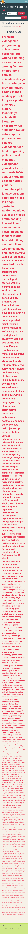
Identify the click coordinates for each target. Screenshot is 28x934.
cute (5, 104)
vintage (6, 436)
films (18, 244)
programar (5, 782)
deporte (9, 754)
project (5, 475)
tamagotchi (17, 897)
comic (17, 210)
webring (15, 910)
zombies (6, 907)
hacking (6, 448)
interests (14, 564)
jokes (3, 914)
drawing (7, 87)
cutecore (7, 271)
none (10, 720)
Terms (13, 931)
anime (6, 49)
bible (3, 812)
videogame (9, 147)
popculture (20, 638)
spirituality (16, 445)
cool (4, 372)
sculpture (21, 810)
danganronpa (7, 687)
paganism (16, 887)
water (18, 838)
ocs (11, 100)
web (12, 172)
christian (11, 819)
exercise (19, 892)
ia (14, 873)
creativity (7, 339)
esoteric (7, 851)
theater (9, 746)
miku (3, 784)
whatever (15, 762)
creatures (7, 895)
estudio (3, 854)
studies (10, 907)
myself (12, 675)
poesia (3, 834)
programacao (5, 819)
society (18, 846)
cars (11, 253)
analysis (21, 812)
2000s (19, 172)
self (9, 912)
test (15, 256)
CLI (15, 929)
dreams (15, 586)
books (16, 62)
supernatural (14, 772)
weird (5, 428)
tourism (12, 814)
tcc (12, 800)
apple (20, 873)
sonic (14, 376)
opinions (3, 912)
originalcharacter (10, 875)
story (21, 380)
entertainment (10, 387)
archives (12, 851)
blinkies (19, 518)
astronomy (7, 506)
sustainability (5, 829)
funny (5, 368)
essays (22, 589)
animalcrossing (20, 893)
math (20, 264)
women (11, 826)
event (10, 782)
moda (4, 481)
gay (21, 442)
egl (15, 814)
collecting (6, 581)
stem (8, 890)
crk (2, 863)
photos (15, 432)
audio (6, 682)
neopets (18, 902)
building (8, 838)
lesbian (4, 735)
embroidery (21, 890)
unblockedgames (5, 887)
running (10, 697)
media (20, 248)
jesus (7, 752)
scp (5, 885)
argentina (12, 910)
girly (20, 758)
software (7, 331)
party (13, 885)
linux (16, 223)
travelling (21, 725)
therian (8, 784)
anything (20, 527)
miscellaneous (9, 909)
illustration (9, 198)
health (12, 264)
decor (6, 865)
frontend (9, 904)
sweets (10, 871)
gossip (21, 895)
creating (18, 843)
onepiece (7, 848)
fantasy (7, 193)
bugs (18, 533)
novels (20, 665)
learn (14, 810)
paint (12, 915)
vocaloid (7, 256)
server (12, 858)
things (9, 739)
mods (21, 838)
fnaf (21, 448)
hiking (11, 608)
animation (8, 79)
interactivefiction (16, 895)
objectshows (20, 680)
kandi (17, 786)
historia (14, 746)
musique (3, 882)
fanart (12, 368)
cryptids (6, 846)
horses (4, 762)
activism (18, 708)
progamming (7, 723)
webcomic (8, 248)
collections (4, 897)
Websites (8, 6)
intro (15, 614)
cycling (23, 843)
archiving (22, 914)
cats (15, 58)
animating (9, 885)
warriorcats (20, 782)
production (6, 711)
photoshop (4, 915)
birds (13, 527)
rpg (22, 365)
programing (16, 151)
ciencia (3, 907)
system (17, 584)
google (16, 885)
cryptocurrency (18, 882)
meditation (4, 875)
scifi (4, 290)
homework (17, 831)
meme (20, 614)
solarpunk (17, 875)
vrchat (19, 883)
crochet (12, 290)
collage (11, 718)
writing (6, 58)
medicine (10, 616)
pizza (12, 657)
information (7, 497)
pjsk (3, 680)
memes (7, 227)
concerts (23, 844)
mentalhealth (7, 592)
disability (11, 887)
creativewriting (5, 871)
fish (3, 578)
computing (5, 758)
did (9, 832)
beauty (6, 432)
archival (18, 914)
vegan (13, 893)
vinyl (23, 871)
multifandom (12, 897)
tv (3, 240)
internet (7, 223)
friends (17, 361)
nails (6, 827)
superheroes (11, 853)
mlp (20, 487)
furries (5, 549)
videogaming (20, 819)
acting (11, 748)
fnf (24, 657)
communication (21, 870)
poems (18, 573)
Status (8, 931)
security (21, 675)
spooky (16, 893)
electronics (8, 406)
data (11, 682)
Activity (5, 10)
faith (13, 907)
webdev (7, 750)
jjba (15, 843)
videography (12, 766)
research (21, 536)
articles (23, 861)
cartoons (19, 193)
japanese (6, 542)
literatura (18, 732)
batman (3, 858)
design (20, 79)
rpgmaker (17, 851)
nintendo (14, 500)
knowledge (14, 816)
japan (11, 484)
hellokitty (5, 732)
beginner (23, 907)
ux (18, 854)
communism (6, 701)
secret (10, 914)
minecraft (8, 159)
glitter (18, 866)
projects (21, 542)
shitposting (7, 831)
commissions (9, 316)
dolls (11, 567)
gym (23, 595)
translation (21, 772)
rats (24, 824)
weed (21, 786)
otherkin (15, 807)
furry (5, 100)
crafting (6, 500)
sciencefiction (16, 826)
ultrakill (6, 866)
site (3, 539)
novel (11, 750)
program (18, 331)
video (20, 198)
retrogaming (20, 766)
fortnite (19, 657)
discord (18, 475)
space (21, 256)
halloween (7, 812)
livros (7, 748)
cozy (15, 739)
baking (6, 286)
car (18, 730)
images (9, 762)
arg (13, 215)
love (22, 168)
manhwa (15, 737)
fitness (19, 503)
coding (6, 92)
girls (18, 752)
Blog (19, 929)
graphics (7, 301)
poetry (19, 100)
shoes (19, 809)
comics (7, 75)
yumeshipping (5, 883)
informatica (7, 494)
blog (21, 58)
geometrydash (4, 902)
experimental (8, 518)
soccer (17, 460)
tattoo (18, 839)
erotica (22, 846)
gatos (13, 515)
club (4, 910)
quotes (14, 841)
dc (23, 784)
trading (17, 780)
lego (21, 780)
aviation (20, 829)
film (15, 117)
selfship (7, 856)
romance (19, 576)
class (13, 882)
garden (3, 838)
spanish (14, 678)
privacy (20, 694)
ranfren (20, 915)
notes (3, 851)
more (8, 888)
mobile (14, 846)
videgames (14, 909)
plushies (17, 697)
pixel (15, 687)
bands (3, 804)
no (16, 675)
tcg (24, 909)
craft (3, 689)
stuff (12, 268)
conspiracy (20, 816)
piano (16, 662)
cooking (16, 219)
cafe (11, 752)
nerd (14, 782)
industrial (19, 880)
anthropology (18, 821)
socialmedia (6, 725)
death (20, 720)
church (14, 876)
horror (6, 83)
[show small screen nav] (26, 1)
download (8, 915)
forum (8, 788)
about (14, 524)
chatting (8, 793)
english (5, 614)
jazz (18, 754)
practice (3, 861)
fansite (4, 685)
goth (4, 309)
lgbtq (18, 357)
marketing (16, 327)
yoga (23, 762)
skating (18, 764)
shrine (20, 692)
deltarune (7, 413)
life (17, 168)
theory (23, 853)
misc (21, 750)
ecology (21, 770)
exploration (4, 893)
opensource (19, 793)
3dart (10, 846)
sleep (15, 552)
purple (3, 805)
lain (15, 600)
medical (22, 792)
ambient (12, 824)
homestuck (14, 309)
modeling (16, 799)
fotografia (5, 699)
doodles (10, 865)
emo (5, 253)
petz (3, 831)
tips (20, 907)
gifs (7, 680)
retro (5, 172)
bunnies (16, 685)
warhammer (17, 904)
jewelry (4, 718)
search (3, 814)
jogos (10, 600)
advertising (9, 892)
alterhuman (13, 838)
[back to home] (2, 2)
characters (8, 357)
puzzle (14, 581)
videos (20, 215)
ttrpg (17, 402)
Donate (11, 929)
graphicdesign (10, 350)
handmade (6, 863)
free (3, 616)
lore (12, 475)
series (5, 297)
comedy (19, 421)
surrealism (4, 792)
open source (11, 925)
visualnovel (16, 802)
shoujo (16, 870)
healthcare (18, 805)
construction (5, 768)
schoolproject (21, 836)
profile (5, 570)
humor (16, 649)
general (22, 826)
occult (12, 549)
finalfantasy (15, 900)
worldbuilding (14, 240)
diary (18, 181)
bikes (3, 866)
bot (23, 863)
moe (3, 876)
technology (9, 113)
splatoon (5, 619)
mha (24, 887)
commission (4, 880)
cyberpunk (7, 442)
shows (15, 305)
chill (11, 807)
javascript (15, 428)
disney (17, 873)
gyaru (17, 608)
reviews (13, 424)
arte (14, 83)
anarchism (16, 742)
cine (11, 673)
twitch (11, 704)
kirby (17, 810)
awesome (5, 742)
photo (8, 578)
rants (24, 829)
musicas (8, 849)
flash (3, 778)
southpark (12, 786)
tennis (16, 822)
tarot (23, 592)
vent (20, 737)
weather (17, 788)
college (20, 760)
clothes (6, 376)
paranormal (10, 689)
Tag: (3, 17)
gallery (13, 652)
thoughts (17, 457)
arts (15, 271)
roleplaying (18, 673)
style (8, 678)
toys (18, 597)
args (22, 748)
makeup (13, 324)
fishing (13, 805)
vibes (20, 871)
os (13, 868)
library (20, 824)
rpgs (20, 716)
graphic (5, 720)
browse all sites (17, 26)
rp (3, 668)
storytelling (14, 454)
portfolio (18, 96)
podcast (14, 716)
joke (15, 898)
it (23, 457)
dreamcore (15, 660)
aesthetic (8, 244)
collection (12, 764)
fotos (3, 890)
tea (3, 750)
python (21, 630)
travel (16, 155)
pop (10, 758)
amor (17, 670)
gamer (7, 778)
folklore (17, 849)
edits (5, 914)
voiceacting (8, 844)
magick (10, 900)
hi (11, 793)
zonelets (5, 704)
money (10, 530)
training (3, 878)
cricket (12, 812)
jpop (3, 748)
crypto (13, 545)
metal (5, 353)
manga (16, 92)
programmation (20, 865)
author (15, 800)
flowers (5, 466)
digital (13, 521)
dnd (21, 339)
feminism (5, 706)
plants (15, 365)
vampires (6, 576)
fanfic (4, 600)
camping (14, 865)
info (4, 530)
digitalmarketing (5, 824)
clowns (4, 754)
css (4, 342)
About (5, 929)
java (24, 795)
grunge (13, 730)
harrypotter (13, 834)
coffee (5, 460)
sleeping (6, 558)
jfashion (12, 665)
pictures (5, 713)
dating (6, 898)
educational (6, 737)
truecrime (4, 797)
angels (22, 802)
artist (5, 324)
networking (18, 832)
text (15, 819)
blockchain (16, 863)
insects (12, 780)
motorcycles (21, 905)
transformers (21, 740)
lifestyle (13, 346)
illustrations (22, 854)
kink (18, 900)
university (19, 841)
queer (16, 227)
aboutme (7, 361)
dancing (12, 597)
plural (16, 812)
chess (12, 627)
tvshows (15, 539)
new (16, 883)
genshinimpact (5, 839)
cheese (18, 898)
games (15, 49)
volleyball (21, 713)
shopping (6, 487)
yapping (12, 821)
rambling (3, 895)
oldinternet (10, 876)
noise (4, 697)
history (6, 109)
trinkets (12, 778)
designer (21, 904)
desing (3, 892)
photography (10, 70)
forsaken (11, 863)
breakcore (14, 699)
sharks (4, 746)
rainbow (3, 900)
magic (5, 484)
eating (7, 814)
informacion (11, 870)
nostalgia (17, 231)
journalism (12, 630)
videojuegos (10, 164)
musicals (6, 657)
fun (20, 126)
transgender (13, 589)
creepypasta (7, 622)
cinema (6, 294)
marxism (16, 890)
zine (13, 646)
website (15, 283)
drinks (20, 912)
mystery (16, 622)
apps (19, 600)
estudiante (11, 827)
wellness (15, 829)
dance (5, 327)
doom (19, 774)
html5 (17, 555)
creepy (22, 768)
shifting (6, 905)
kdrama (4, 799)
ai (9, 215)
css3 (21, 898)
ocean (7, 668)
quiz (24, 868)
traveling (5, 675)
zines (21, 391)
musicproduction (21, 848)
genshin (21, 581)
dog (13, 638)
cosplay (16, 478)
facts (14, 890)
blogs (16, 442)
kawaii (6, 231)
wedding (8, 816)
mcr (19, 762)
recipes (20, 678)
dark (18, 682)
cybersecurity (8, 533)
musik (13, 904)
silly (13, 275)
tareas (23, 915)
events (15, 578)
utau (20, 706)
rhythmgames (8, 873)
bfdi (3, 692)
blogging (18, 176)
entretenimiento (4, 904)
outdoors (20, 723)
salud (9, 790)
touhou (17, 643)
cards (3, 848)
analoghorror (9, 841)
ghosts (3, 844)
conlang (12, 856)
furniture (7, 843)
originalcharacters (11, 439)
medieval (23, 814)
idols (3, 885)
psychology (8, 312)
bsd (12, 802)
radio (12, 503)
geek (21, 866)
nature (6, 134)
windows (14, 619)
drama (14, 793)
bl (2, 682)
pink (20, 189)
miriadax (7, 897)
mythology (6, 654)
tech (20, 147)
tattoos (20, 790)
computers (9, 189)
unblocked (5, 766)
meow (12, 680)
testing (5, 521)
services (15, 770)
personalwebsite (10, 512)
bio (3, 633)
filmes (14, 725)
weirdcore (19, 472)
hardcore (10, 809)
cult (20, 900)
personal (8, 54)
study (5, 424)
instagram (19, 876)
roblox (20, 130)
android (18, 748)
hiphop (20, 687)
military (7, 878)
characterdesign (16, 668)
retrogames (20, 827)
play (21, 858)
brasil (15, 720)
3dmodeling (18, 727)
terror (8, 821)
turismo (16, 824)
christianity (13, 692)
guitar (20, 368)
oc (23, 210)
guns (21, 856)
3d (14, 301)
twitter (16, 892)
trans (21, 353)
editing (13, 353)
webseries (21, 822)
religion (6, 365)
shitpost (10, 866)
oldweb (14, 469)
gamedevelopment (11, 561)
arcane (3, 917)
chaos (3, 870)
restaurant (8, 805)
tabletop (4, 795)
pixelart (15, 320)
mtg (18, 856)
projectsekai (16, 915)
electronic (21, 744)
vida (19, 807)
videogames (10, 41)
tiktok (17, 792)
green (12, 788)
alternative (19, 494)
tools (12, 732)
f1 (14, 748)
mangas (4, 802)
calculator (15, 878)
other (17, 567)
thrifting (15, 809)
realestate (15, 758)
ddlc (8, 914)
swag (9, 694)
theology (22, 831)
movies (6, 62)
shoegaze (8, 861)
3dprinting (5, 786)
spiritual (7, 900)
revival (11, 878)
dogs (10, 202)
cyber (3, 772)
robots (11, 641)
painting (15, 286)
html (5, 151)
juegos (20, 521)
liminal (22, 839)
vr (20, 586)
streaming (13, 372)
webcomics (8, 417)
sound (20, 795)
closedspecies (13, 839)
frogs (15, 827)
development (9, 391)
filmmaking (6, 716)
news (5, 264)
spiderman (8, 858)
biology (16, 463)
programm (22, 897)
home (4, 694)
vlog (10, 735)
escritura (3, 860)
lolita (3, 752)
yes (14, 792)
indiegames (20, 689)
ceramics (8, 834)
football (6, 305)
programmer (5, 774)
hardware (13, 784)
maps (20, 797)
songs (4, 708)
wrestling (15, 701)
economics (22, 799)
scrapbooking (5, 826)
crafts (6, 219)
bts (3, 727)
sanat (3, 865)
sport (18, 342)
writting (7, 807)
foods (14, 694)
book (13, 491)
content (7, 860)
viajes (10, 883)
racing (18, 814)
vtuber (5, 454)
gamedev (8, 168)
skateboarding (8, 603)
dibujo (16, 868)
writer (19, 844)
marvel (5, 597)
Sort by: (4, 13)
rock (14, 380)
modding (6, 624)
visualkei (23, 892)
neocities (10, 868)
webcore (6, 445)
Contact (19, 931)
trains (13, 760)
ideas (8, 799)
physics (5, 515)
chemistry (20, 746)
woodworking (16, 912)
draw (20, 756)
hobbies (15, 448)
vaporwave (7, 509)
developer (19, 616)
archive (20, 312)
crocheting (13, 836)
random (7, 210)
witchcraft (7, 536)
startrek (20, 863)
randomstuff (21, 885)
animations (6, 605)
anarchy (12, 849)
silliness (3, 905)
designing (9, 727)
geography (13, 713)
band (14, 542)
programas (8, 804)
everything (16, 394)
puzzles (19, 627)
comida (6, 320)
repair (3, 898)
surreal (10, 829)
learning (20, 253)
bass (6, 892)
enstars (4, 822)
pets (11, 460)
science (7, 143)
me (3, 335)
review (11, 860)
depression (19, 834)
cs (12, 873)
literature (8, 121)
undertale (6, 478)
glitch (3, 843)
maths (10, 742)
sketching (9, 797)
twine (14, 754)
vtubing (20, 887)
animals (7, 117)
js (22, 805)
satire (23, 880)
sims (19, 878)
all (20, 570)
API (23, 929)
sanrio (10, 342)
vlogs (13, 854)
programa (11, 822)
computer (14, 466)
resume (17, 592)
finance (5, 564)
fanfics (3, 849)
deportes (11, 670)
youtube (7, 185)
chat (15, 506)
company (19, 861)
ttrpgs (17, 497)
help (18, 768)
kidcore (9, 817)
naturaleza (4, 909)
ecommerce (5, 744)
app (19, 611)
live (16, 854)
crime (13, 883)
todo (22, 876)
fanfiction (7, 260)
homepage (4, 809)
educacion (7, 463)
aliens (17, 603)
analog (11, 799)
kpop (12, 104)
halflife (21, 910)
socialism (10, 792)
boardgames (16, 711)
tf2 (22, 711)
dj (2, 764)
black (11, 890)
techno (16, 790)
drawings (13, 611)
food (18, 54)
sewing (6, 383)
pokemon (8, 181)
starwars (12, 756)
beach (6, 890)
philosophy (9, 126)
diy (16, 297)
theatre (5, 545)
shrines (12, 848)
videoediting (5, 780)
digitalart (11, 335)
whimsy (5, 635)
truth (16, 853)
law (21, 685)
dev (20, 735)
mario (22, 752)
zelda (19, 888)
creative (19, 481)
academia (9, 810)
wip (14, 536)
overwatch (23, 888)
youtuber (21, 875)
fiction (5, 268)
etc (16, 279)
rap (10, 614)
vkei (3, 678)
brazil (17, 817)
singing (5, 503)
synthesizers (8, 882)
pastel (9, 760)
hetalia (3, 841)
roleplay (6, 380)
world (3, 800)
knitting (11, 573)
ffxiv (16, 704)
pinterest (11, 708)
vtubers (4, 760)
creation (4, 821)
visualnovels (7, 584)
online (4, 670)
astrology (6, 595)
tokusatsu (14, 914)
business (19, 260)
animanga (7, 800)
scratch (16, 750)
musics (6, 870)
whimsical (12, 888)
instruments (9, 893)
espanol (11, 895)
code (14, 383)
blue (14, 723)
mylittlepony (4, 853)
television (14, 570)
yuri (22, 603)
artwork (8, 802)
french (19, 853)
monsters (16, 795)
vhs (13, 804)
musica (18, 87)
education (8, 130)
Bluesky (22, 925)
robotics (18, 718)
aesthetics (8, 421)
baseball (9, 770)
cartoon (5, 611)
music (10, 37)
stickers (12, 744)
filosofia (9, 880)
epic (12, 790)
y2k (4, 215)
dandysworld (13, 861)
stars (10, 685)
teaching (18, 641)
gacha (8, 836)
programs (16, 860)
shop (14, 487)
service (4, 816)
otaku (3, 827)
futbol (4, 589)
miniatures (7, 910)
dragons (5, 652)
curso (3, 832)
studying (5, 673)
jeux (8, 898)
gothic (18, 595)
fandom (7, 236)
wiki (12, 595)
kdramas (4, 836)
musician (21, 909)
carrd (4, 662)
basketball (14, 451)
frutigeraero (8, 555)
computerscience (12, 776)
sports (15, 134)
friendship (4, 817)
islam (13, 892)
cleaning (4, 810)
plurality (6, 764)
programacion (11, 138)
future (22, 883)
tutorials (21, 849)
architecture (8, 472)
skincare (19, 784)
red (12, 905)
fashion (18, 66)
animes (20, 545)
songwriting (14, 880)
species (14, 866)
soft (16, 848)
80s (24, 750)
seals (3, 856)
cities (12, 912)
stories (6, 283)
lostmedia (20, 868)
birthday (5, 627)
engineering (9, 409)
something (12, 898)
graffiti (12, 831)
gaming (7, 66)
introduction (7, 649)
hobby (10, 662)
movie (11, 481)
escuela (4, 770)
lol (7, 692)
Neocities (5, 925)
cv (17, 836)
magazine (13, 832)
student (15, 735)
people (3, 793)
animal (3, 868)
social (5, 451)
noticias (3, 873)
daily (7, 868)
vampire (20, 860)
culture (6, 275)
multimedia (13, 774)
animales (18, 778)
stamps (5, 608)
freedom (17, 804)
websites (6, 524)
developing (17, 907)
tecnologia (7, 552)
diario (10, 905)
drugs (23, 841)
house (16, 888)
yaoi (8, 539)
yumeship (13, 768)
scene (5, 394)
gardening (9, 206)
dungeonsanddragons (12, 902)
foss (3, 846)
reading (7, 96)
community (8, 398)
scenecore (14, 706)
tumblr (4, 776)
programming (11, 45)
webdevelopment (13, 633)
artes (7, 772)
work (13, 576)
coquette (14, 624)
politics (7, 155)
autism (5, 567)
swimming (4, 790)
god (16, 744)
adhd (6, 876)
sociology (15, 797)
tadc (21, 902)
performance (17, 858)
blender (5, 665)
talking (11, 843)
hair (7, 822)
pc (16, 760)
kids (15, 856)
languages (8, 402)
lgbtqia (4, 788)
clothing (6, 491)
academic (14, 844)
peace (7, 912)
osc (17, 646)
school (6, 176)
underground (15, 871)
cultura (11, 795)
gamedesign (14, 635)
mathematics (7, 643)
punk (18, 294)
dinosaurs (6, 730)
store (14, 752)
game (21, 83)
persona (20, 776)
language (19, 484)
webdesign (7, 457)
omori (4, 739)
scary (13, 817)
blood (22, 878)
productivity (16, 905)
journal (17, 236)
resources (6, 646)
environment (5, 756)
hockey (21, 804)
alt (14, 682)
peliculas (16, 605)
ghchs (14, 654)
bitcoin (21, 788)
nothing (6, 527)
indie (5, 346)
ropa (8, 795)
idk (4, 202)
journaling (8, 279)
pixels (4, 641)
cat (13, 294)
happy (18, 909)
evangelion (4, 888)
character (8, 854)
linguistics (6, 586)
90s (12, 297)
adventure (6, 660)
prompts (23, 912)
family (4, 630)
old (17, 756)
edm (24, 800)
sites (6, 832)
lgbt (16, 339)
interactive (6, 638)
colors (3, 807)
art (4, 37)
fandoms (6, 469)
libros (4, 573)
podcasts (19, 800)
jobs (19, 910)
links (20, 654)
